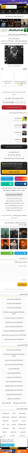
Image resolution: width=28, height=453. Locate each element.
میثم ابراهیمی (22, 413)
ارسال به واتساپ (6, 253)
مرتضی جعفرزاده (5, 417)
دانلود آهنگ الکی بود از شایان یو (14, 377)
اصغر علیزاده (5, 421)
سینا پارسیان (6, 428)
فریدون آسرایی (16, 215)
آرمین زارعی (22, 432)
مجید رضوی (14, 417)
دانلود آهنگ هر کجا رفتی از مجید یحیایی (14, 364)
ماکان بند (13, 424)
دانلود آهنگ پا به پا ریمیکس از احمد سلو (14, 318)
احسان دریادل (22, 428)
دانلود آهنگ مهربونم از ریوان (14, 373)
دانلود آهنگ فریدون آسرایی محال (17, 35)
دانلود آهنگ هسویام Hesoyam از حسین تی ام (14, 331)
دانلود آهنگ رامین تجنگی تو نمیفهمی (14, 386)
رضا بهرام (5, 432)
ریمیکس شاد (10, 13)
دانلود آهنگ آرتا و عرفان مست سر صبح (14, 326)
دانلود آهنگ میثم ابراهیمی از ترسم (14, 382)
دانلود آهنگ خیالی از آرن (14, 369)
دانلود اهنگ (10, 41)
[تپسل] (1, 4)
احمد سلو (12, 436)
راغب (4, 436)
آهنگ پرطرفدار (17, 13)
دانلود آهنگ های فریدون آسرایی (14, 147)
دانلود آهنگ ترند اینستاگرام (14, 399)
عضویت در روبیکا (19, 184)
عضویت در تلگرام (6, 178)
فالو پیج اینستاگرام (19, 178)
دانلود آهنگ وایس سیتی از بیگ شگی (14, 322)
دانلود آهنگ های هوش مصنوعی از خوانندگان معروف (14, 313)
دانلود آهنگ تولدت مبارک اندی (14, 308)
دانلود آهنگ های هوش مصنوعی (14, 394)
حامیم (14, 413)
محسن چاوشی (5, 413)
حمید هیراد (15, 421)
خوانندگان (3, 13)
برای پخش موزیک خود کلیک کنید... (13, 16)
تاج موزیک (20, 7)
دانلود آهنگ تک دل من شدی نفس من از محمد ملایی (14, 335)
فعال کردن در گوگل (14, 172)
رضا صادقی (22, 436)
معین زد (23, 421)
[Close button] (27, 437)
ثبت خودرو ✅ (7, 445)
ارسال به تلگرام (19, 253)
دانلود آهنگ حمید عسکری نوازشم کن (14, 390)
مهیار (14, 428)
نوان (8, 424)
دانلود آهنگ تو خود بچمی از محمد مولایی (14, 339)
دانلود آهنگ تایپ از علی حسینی (14, 299)
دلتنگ (7, 203)
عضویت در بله (6, 184)
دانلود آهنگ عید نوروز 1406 (19, 403)
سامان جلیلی (13, 432)
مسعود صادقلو (22, 417)
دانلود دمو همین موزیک (13, 107)
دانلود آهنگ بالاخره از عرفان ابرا (14, 303)
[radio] (19, 155)
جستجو (3, 7)
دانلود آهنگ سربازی (6, 403)
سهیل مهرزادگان (22, 424)
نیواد (3, 424)
